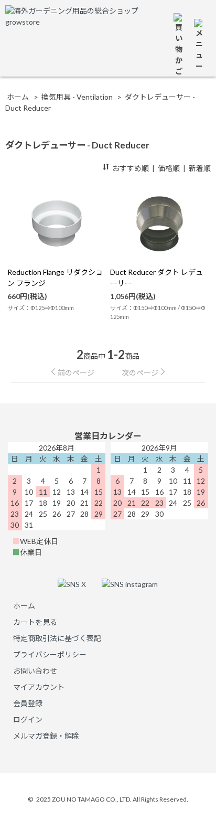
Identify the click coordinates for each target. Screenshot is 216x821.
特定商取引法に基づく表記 (57, 638)
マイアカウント (38, 687)
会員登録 (27, 703)
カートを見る (35, 621)
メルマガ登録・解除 (46, 735)
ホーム (18, 96)
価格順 (169, 168)
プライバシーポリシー (50, 654)
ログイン (27, 719)
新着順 (200, 168)
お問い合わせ (35, 670)
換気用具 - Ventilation (77, 96)
